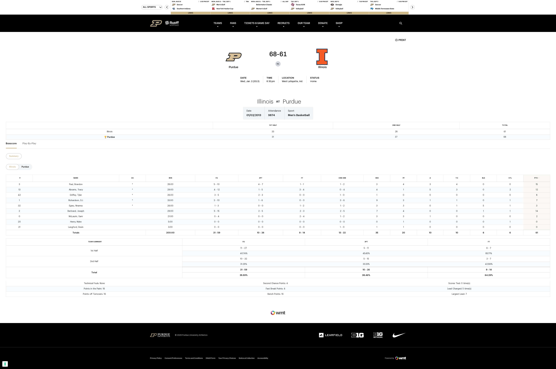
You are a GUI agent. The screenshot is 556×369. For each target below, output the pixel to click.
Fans (233, 23)
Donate (323, 23)
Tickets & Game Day (256, 23)
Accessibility (262, 358)
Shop (339, 23)
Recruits (284, 23)
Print (402, 40)
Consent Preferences (173, 358)
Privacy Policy (156, 358)
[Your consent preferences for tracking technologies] (5, 364)
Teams (218, 23)
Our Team (304, 23)
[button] (167, 7)
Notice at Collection (247, 358)
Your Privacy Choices (227, 358)
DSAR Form (210, 358)
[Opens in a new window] (330, 335)
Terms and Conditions (194, 358)
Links (190, 13)
